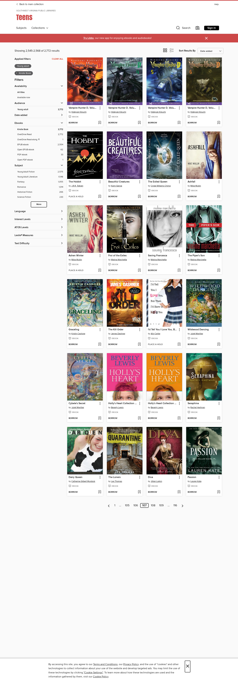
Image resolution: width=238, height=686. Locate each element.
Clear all (57, 58)
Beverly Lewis (117, 407)
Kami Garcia (116, 186)
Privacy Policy (131, 664)
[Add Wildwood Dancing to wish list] (219, 344)
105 (127, 505)
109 (161, 505)
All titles (21, 92)
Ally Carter (155, 333)
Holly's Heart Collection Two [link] (163, 403)
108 (153, 505)
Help (216, 4)
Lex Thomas (116, 481)
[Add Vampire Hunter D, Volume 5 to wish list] (179, 123)
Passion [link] (192, 477)
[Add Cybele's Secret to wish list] (100, 418)
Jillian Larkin (156, 481)
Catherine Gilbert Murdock (83, 481)
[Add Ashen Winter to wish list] (100, 270)
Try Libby (88, 38)
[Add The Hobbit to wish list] (100, 197)
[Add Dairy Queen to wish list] (100, 492)
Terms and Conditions (105, 664)
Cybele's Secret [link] (77, 403)
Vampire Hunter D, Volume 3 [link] (83, 108)
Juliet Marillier (196, 333)
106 (135, 505)
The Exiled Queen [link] (157, 181)
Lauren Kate (195, 481)
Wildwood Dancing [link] (198, 329)
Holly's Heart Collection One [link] (123, 403)
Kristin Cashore (78, 333)
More (38, 204)
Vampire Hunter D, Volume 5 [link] (163, 108)
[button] (183, 28)
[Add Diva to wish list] (179, 492)
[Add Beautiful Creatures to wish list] (139, 197)
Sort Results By (187, 50)
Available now (23, 97)
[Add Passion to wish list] (219, 492)
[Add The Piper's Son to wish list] (219, 270)
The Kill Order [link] (115, 329)
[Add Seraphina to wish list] (219, 418)
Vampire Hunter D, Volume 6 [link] (202, 108)
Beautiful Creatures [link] (119, 181)
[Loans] (198, 28)
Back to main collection (31, 4)
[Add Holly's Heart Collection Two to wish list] (179, 418)
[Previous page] (109, 505)
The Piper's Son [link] (196, 255)
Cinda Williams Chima (161, 186)
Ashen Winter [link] (76, 255)
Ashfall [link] (191, 181)
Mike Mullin (195, 186)
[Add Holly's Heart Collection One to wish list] (139, 418)
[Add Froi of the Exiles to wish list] (139, 270)
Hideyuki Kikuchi (78, 112)
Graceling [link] (74, 329)
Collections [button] (38, 28)
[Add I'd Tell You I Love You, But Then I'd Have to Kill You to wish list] (179, 344)
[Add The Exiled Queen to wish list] (179, 197)
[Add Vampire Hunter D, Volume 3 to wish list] (100, 123)
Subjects (21, 28)
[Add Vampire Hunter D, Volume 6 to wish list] (219, 123)
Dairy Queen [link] (75, 477)
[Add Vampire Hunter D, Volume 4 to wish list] (139, 123)
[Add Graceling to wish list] (100, 344)
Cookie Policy (100, 676)
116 (175, 505)
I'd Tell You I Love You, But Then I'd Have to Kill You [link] (163, 329)
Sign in (211, 28)
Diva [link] (150, 477)
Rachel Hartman (197, 407)
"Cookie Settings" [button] (93, 672)
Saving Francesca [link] (157, 255)
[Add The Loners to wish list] (139, 492)
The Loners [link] (114, 477)
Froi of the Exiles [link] (117, 255)
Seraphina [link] (193, 403)
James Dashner (118, 333)
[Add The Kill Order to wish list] (139, 344)
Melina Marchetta (119, 259)
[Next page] (182, 505)
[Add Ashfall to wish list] (219, 197)
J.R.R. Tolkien (77, 186)
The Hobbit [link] (75, 181)
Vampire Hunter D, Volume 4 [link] (123, 108)
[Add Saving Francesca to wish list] (179, 270)
